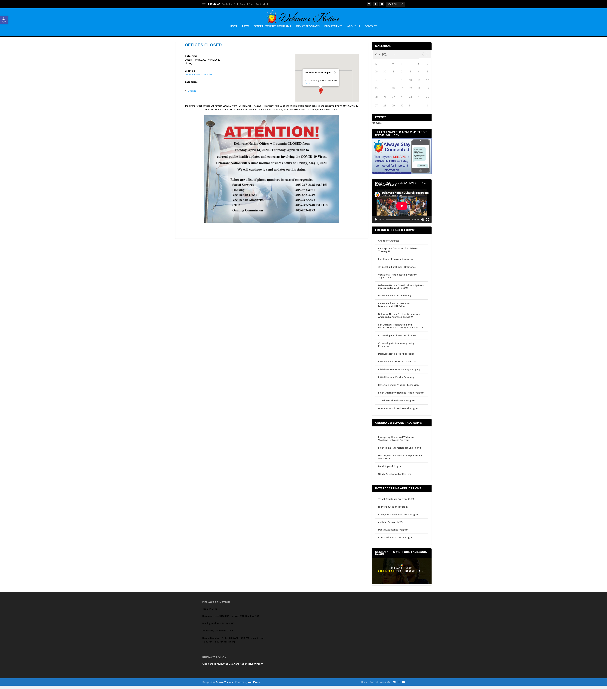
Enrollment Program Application (396, 259)
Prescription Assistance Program (396, 537)
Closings (191, 90)
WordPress (254, 682)
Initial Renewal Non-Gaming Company (399, 369)
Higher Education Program (393, 506)
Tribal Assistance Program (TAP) (396, 498)
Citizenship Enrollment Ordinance (397, 266)
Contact (371, 26)
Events (307, 83)
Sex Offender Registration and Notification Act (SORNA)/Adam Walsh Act (401, 326)
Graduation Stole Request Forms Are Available (245, 4)
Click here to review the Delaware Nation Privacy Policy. (232, 663)
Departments (333, 26)
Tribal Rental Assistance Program (397, 400)
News (245, 26)
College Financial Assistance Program (398, 514)
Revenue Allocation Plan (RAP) (394, 295)
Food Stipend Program (390, 466)
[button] (4, 20)
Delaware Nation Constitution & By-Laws (401, 285)
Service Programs (308, 26)
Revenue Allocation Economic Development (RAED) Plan (394, 305)
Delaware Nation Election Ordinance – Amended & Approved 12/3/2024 (399, 315)
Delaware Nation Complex (198, 74)
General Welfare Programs (272, 26)
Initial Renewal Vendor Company (396, 377)
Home (233, 26)
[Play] (376, 219)
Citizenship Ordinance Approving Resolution (396, 345)
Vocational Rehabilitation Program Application (397, 276)
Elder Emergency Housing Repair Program (401, 392)
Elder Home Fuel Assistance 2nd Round (399, 447)
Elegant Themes (224, 682)
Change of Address (388, 240)
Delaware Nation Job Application (396, 353)
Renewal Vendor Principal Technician (398, 384)
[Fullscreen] (427, 219)
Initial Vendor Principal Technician (397, 361)
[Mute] (422, 219)
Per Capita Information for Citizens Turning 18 (398, 250)
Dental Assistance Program (393, 529)
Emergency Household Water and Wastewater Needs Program (396, 438)
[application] (402, 206)
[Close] (335, 72)
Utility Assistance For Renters (394, 473)
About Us (353, 26)
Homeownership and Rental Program (398, 408)
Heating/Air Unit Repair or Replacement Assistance (400, 457)
